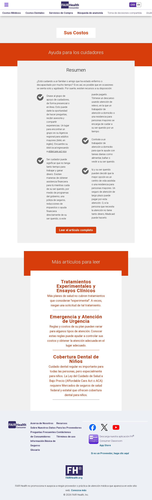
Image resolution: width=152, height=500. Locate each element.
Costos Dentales (35, 13)
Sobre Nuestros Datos (43, 427)
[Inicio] (70, 5)
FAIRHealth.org (74, 477)
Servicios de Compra (61, 13)
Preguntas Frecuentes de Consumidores (43, 434)
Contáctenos (63, 432)
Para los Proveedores (68, 427)
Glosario (35, 450)
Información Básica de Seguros (43, 443)
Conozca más (78, 490)
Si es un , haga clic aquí (110, 453)
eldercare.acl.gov (57, 151)
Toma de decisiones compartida (125, 13)
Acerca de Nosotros (41, 423)
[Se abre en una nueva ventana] (93, 427)
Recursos (61, 423)
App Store (105, 445)
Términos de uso (65, 436)
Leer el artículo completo (76, 230)
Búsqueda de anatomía (90, 13)
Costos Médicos (11, 13)
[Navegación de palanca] (6, 4)
